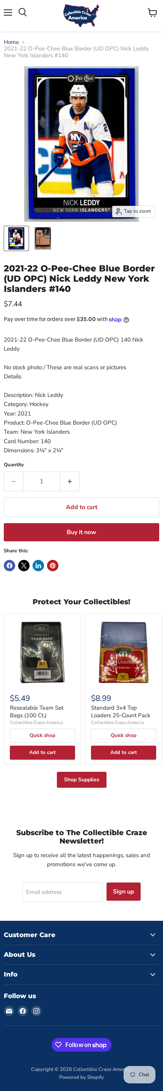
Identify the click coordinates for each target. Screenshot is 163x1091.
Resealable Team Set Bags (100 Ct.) (36, 711)
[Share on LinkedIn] (38, 565)
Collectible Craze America (36, 722)
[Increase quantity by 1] (70, 481)
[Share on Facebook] (9, 565)
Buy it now (81, 532)
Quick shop (42, 735)
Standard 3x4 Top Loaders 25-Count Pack (120, 711)
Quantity (14, 465)
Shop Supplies (81, 779)
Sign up (123, 891)
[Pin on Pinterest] (52, 565)
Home (11, 42)
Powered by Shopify (81, 1077)
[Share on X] (24, 565)
